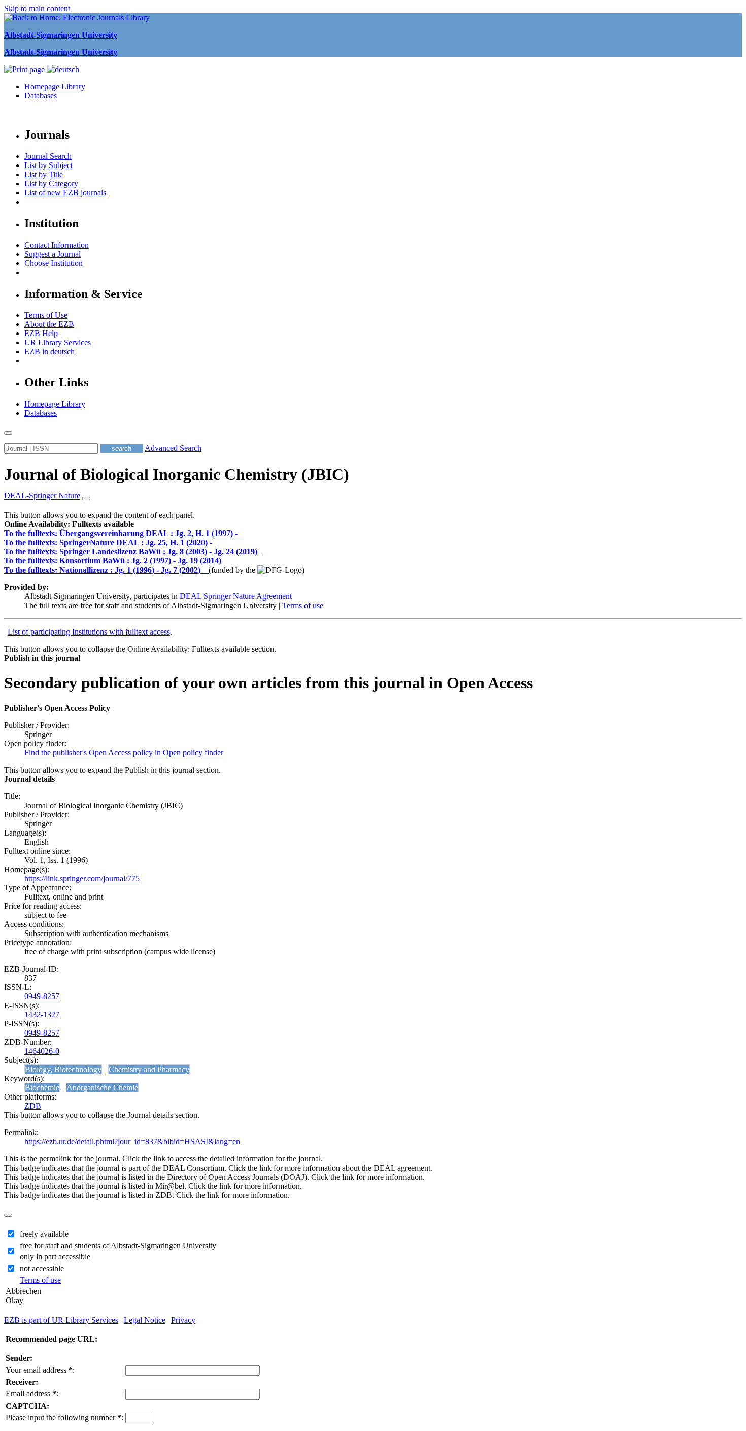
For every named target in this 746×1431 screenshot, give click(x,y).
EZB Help (41, 333)
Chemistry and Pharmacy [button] (149, 1069)
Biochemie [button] (42, 1087)
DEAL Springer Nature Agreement (236, 596)
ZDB (32, 1106)
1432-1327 (41, 1014)
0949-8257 (41, 996)
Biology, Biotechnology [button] (63, 1069)
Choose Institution (53, 263)
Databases (40, 95)
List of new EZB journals (65, 192)
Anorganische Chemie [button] (102, 1087)
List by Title (43, 174)
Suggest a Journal (52, 254)
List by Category (51, 183)
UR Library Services (57, 342)
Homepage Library (54, 86)
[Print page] (25, 69)
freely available (44, 1233)
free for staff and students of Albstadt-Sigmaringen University (118, 1245)
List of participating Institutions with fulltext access (89, 631)
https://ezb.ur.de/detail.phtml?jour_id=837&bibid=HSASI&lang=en (132, 1141)
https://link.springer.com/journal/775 (82, 878)
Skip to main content (37, 8)
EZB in (49, 351)
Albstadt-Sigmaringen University (60, 34)
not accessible (42, 1268)
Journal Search (48, 156)
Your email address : (40, 1370)
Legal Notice (144, 1320)
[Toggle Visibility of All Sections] (86, 498)
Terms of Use (45, 315)
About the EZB (49, 324)
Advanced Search (173, 448)
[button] (69, 524)
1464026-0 (41, 1051)
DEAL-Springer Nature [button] (42, 495)
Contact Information (56, 245)
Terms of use (302, 605)
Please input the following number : (64, 1417)
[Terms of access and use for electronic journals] (242, 533)
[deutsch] (63, 69)
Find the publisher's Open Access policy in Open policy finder (123, 752)
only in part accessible (55, 1256)
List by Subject (48, 165)
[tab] (373, 524)
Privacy (183, 1320)
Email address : (32, 1393)
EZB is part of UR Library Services (61, 1320)
